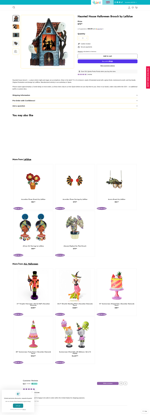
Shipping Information (21, 95)
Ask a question (18, 106)
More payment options (107, 65)
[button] (108, 29)
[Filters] (121, 383)
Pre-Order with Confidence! (23, 101)
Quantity (81, 34)
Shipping (80, 51)
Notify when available (148, 77)
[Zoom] (47, 41)
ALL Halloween (31, 263)
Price (80, 21)
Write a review (107, 383)
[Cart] (136, 7)
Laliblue (27, 159)
